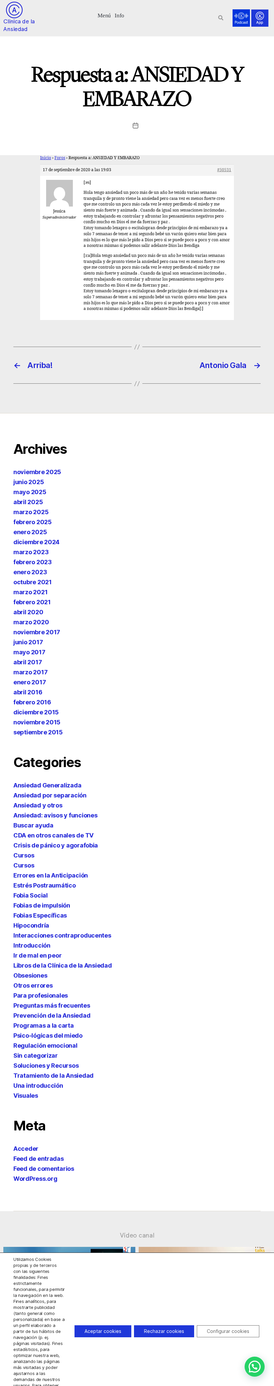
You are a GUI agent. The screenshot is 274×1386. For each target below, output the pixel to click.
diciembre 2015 (36, 712)
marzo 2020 (31, 622)
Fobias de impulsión (41, 905)
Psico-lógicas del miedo (48, 1035)
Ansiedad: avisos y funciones (55, 815)
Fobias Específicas (40, 915)
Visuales (25, 1095)
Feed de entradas (38, 1158)
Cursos (23, 855)
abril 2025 (28, 501)
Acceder (25, 1148)
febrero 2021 (32, 602)
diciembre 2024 (36, 542)
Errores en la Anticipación (50, 875)
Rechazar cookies (164, 1331)
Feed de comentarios (43, 1168)
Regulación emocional (45, 1045)
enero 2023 (30, 572)
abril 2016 (27, 692)
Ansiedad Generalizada (47, 785)
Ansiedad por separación (50, 795)
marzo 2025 (30, 511)
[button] (104, 14)
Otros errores (33, 985)
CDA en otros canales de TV (53, 835)
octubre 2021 (32, 582)
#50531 (224, 169)
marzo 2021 (30, 592)
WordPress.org (35, 1178)
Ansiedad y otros (37, 805)
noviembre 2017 (36, 632)
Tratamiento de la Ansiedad (53, 1075)
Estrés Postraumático (44, 885)
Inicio (45, 157)
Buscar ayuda (33, 825)
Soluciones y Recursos (46, 1065)
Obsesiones (30, 975)
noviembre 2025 (37, 471)
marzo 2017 (30, 672)
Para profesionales (40, 995)
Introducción (31, 945)
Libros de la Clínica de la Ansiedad (62, 965)
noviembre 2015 (36, 722)
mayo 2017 (29, 652)
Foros (59, 157)
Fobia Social (30, 895)
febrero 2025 (32, 522)
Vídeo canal (137, 1235)
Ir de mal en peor (37, 955)
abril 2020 (28, 612)
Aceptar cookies (103, 1331)
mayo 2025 (29, 491)
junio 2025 (28, 481)
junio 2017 (28, 642)
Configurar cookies (228, 1331)
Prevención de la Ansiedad (51, 1015)
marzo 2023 (30, 552)
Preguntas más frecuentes (51, 1005)
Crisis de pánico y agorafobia (55, 845)
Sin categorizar (35, 1055)
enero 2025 (30, 532)
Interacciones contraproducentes (62, 935)
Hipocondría (31, 925)
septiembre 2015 (38, 732)
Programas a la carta (43, 1025)
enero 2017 (29, 682)
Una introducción (38, 1085)
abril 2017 (27, 662)
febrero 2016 (32, 702)
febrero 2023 (32, 562)
